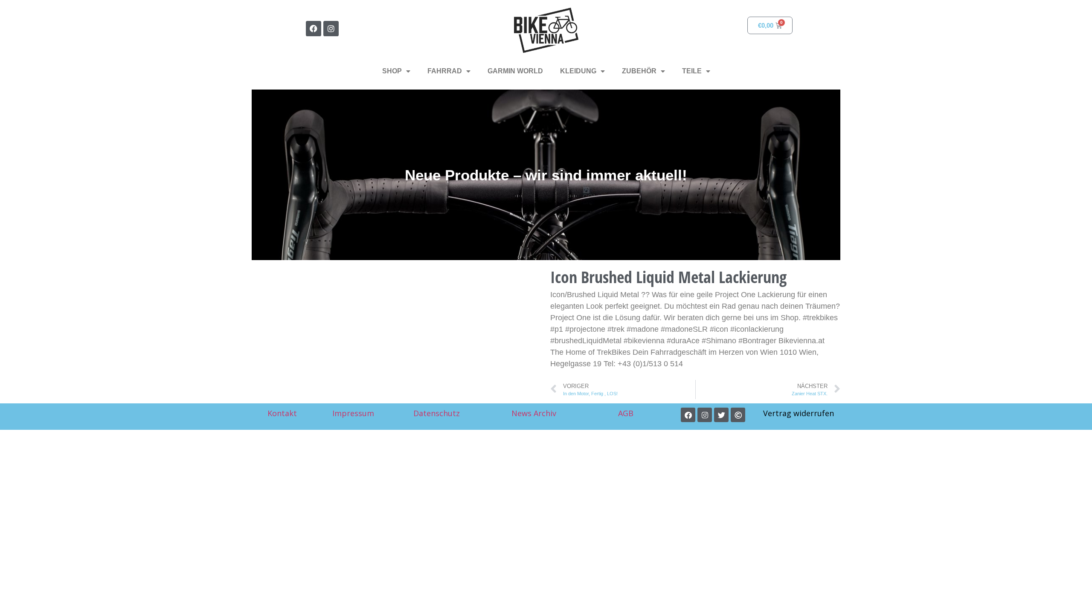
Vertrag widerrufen (798, 413)
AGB (627, 413)
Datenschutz (436, 413)
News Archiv (533, 413)
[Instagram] (331, 28)
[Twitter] (721, 415)
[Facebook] (313, 28)
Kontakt (282, 413)
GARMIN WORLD (515, 71)
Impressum (353, 413)
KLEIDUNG (578, 71)
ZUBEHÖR (639, 71)
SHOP (392, 71)
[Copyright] (738, 415)
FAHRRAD (444, 71)
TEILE (692, 71)
